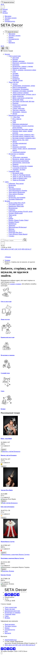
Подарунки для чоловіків (17, 197)
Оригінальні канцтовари (20, 161)
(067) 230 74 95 (16, 249)
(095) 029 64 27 (26, 249)
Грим (14, 122)
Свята (4, 11)
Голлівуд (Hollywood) (16, 213)
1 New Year (16, 117)
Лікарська (12, 225)
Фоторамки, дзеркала (19, 112)
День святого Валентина (17, 192)
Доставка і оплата (10, 18)
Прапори (15, 103)
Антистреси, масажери (20, 157)
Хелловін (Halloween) (16, 199)
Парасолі (15, 77)
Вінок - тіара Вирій (6, 438)
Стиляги (11, 236)
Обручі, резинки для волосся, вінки (24, 70)
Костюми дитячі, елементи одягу (23, 134)
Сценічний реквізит (19, 152)
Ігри (13, 155)
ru (3, 4)
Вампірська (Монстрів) (16, 206)
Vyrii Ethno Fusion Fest (16, 204)
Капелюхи (15, 64)
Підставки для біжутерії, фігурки (23, 101)
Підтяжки (15, 75)
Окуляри (15, 73)
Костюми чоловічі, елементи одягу (24, 138)
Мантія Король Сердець (8, 541)
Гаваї (14, 120)
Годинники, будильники (20, 89)
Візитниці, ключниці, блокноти (22, 63)
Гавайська (12, 210)
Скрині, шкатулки (18, 108)
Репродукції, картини (19, 105)
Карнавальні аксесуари (16, 115)
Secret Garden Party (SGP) (17, 203)
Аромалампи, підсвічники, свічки (23, 85)
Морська (11, 229)
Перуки (15, 145)
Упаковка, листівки (18, 169)
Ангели (15, 84)
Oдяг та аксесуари (15, 56)
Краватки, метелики (19, 68)
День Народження (15, 189)
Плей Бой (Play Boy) (15, 232)
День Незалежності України (18, 190)
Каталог (5, 9)
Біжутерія (15, 57)
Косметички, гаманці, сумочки (22, 66)
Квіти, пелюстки (18, 96)
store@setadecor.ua (11, 640)
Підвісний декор (17, 99)
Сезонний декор (14, 171)
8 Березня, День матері (16, 183)
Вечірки (5, 13)
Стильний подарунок (19, 168)
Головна (7, 260)
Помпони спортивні (19, 147)
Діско (10, 217)
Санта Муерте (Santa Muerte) (18, 234)
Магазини (8, 16)
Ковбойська (12, 224)
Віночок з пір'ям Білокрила (9, 455)
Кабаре (11, 218)
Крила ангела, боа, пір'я (20, 140)
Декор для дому (14, 82)
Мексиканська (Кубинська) (18, 227)
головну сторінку (15, 284)
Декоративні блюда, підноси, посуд (24, 94)
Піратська (12, 231)
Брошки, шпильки (18, 61)
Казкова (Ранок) (14, 222)
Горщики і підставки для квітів (22, 91)
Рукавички (16, 78)
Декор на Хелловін (18, 180)
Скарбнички (16, 106)
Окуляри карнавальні (19, 143)
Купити (4, 449)
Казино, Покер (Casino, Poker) (18, 220)
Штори (14, 113)
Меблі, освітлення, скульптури (22, 98)
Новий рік (12, 196)
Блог (10, 41)
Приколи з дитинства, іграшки (22, 166)
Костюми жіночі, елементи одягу (23, 136)
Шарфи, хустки (17, 80)
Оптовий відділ (10, 21)
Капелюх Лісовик (6, 575)
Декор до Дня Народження (21, 175)
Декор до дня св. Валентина (21, 176)
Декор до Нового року (19, 178)
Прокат (7, 19)
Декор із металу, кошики (20, 92)
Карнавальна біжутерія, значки (22, 129)
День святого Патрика (16, 194)
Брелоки (15, 59)
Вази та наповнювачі (19, 87)
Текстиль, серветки (18, 110)
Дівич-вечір (12, 215)
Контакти (12, 42)
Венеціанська (13, 208)
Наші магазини (10, 624)
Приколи (15, 164)
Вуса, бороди (16, 119)
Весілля (11, 187)
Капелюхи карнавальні (20, 124)
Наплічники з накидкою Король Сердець (12, 558)
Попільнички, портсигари (21, 162)
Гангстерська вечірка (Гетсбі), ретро (20, 211)
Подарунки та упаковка (16, 154)
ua (1, 4)
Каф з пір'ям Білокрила (7, 506)
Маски (14, 141)
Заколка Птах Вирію (7, 490)
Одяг (14, 71)
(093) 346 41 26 (6, 249)
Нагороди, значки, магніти (21, 159)
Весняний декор (17, 173)
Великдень (12, 185)
